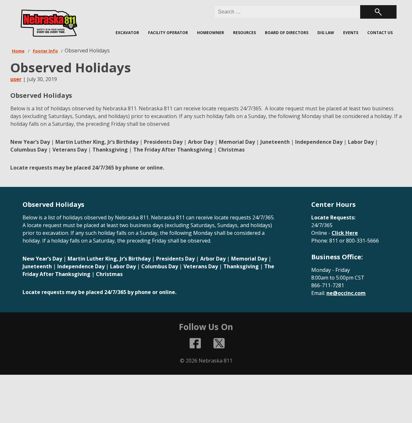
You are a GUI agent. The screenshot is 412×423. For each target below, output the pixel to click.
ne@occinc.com (346, 293)
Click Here (345, 232)
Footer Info (45, 51)
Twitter (219, 343)
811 (333, 240)
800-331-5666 (362, 240)
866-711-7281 (327, 285)
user (16, 79)
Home (18, 51)
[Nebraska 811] (49, 23)
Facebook (195, 343)
